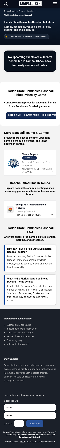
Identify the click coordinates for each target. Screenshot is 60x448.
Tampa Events (10, 11)
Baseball (30, 11)
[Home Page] (30, 3)
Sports (21, 11)
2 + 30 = (8, 423)
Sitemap (24, 441)
